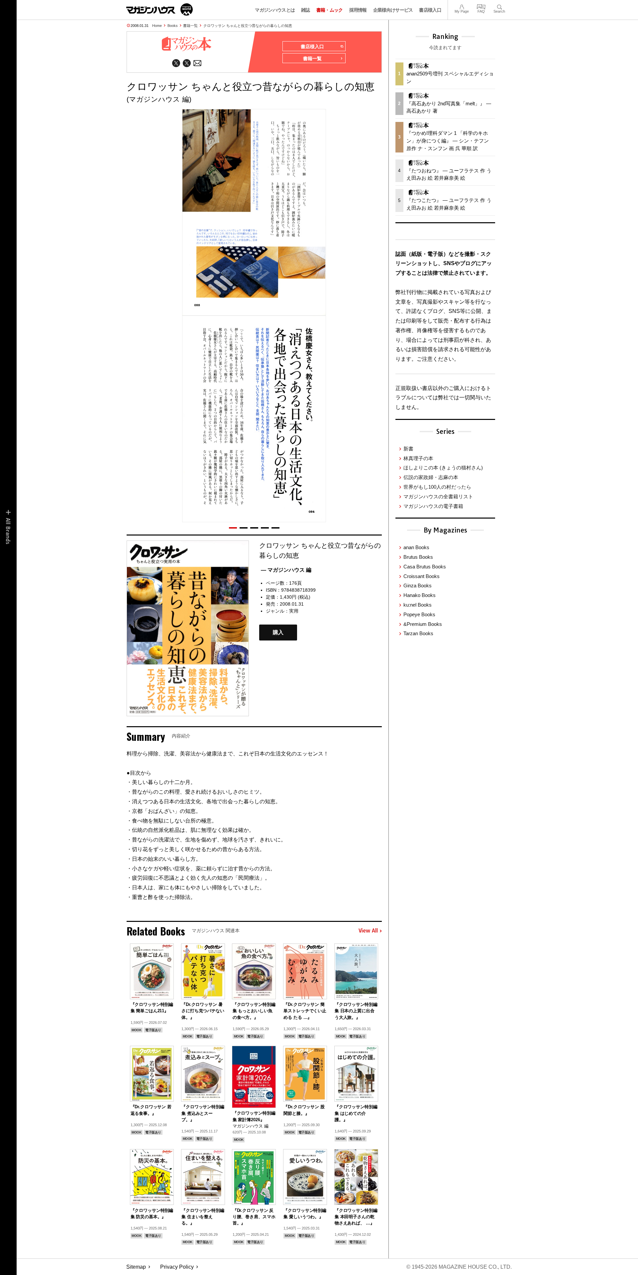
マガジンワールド (159, 9)
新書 (408, 448)
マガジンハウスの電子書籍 (433, 506)
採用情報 (358, 10)
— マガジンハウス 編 (286, 570)
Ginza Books (417, 585)
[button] (233, 528)
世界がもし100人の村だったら (437, 487)
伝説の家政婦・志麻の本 (430, 477)
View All (368, 931)
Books (172, 26)
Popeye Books (419, 614)
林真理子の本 (418, 458)
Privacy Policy (177, 1267)
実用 (293, 611)
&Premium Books (422, 624)
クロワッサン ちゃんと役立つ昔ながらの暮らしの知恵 (247, 26)
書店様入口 (430, 10)
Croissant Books (421, 576)
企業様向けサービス (393, 10)
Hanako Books (419, 595)
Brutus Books (418, 557)
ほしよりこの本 (443, 467)
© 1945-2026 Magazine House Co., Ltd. (459, 1267)
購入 (278, 632)
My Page (461, 6)
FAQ (481, 6)
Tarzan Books (418, 633)
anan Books (416, 547)
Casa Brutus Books (424, 566)
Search (499, 6)
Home (157, 26)
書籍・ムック (329, 10)
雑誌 (305, 10)
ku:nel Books (417, 605)
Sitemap (136, 1267)
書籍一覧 (190, 26)
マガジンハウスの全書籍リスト (438, 496)
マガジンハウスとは (275, 10)
